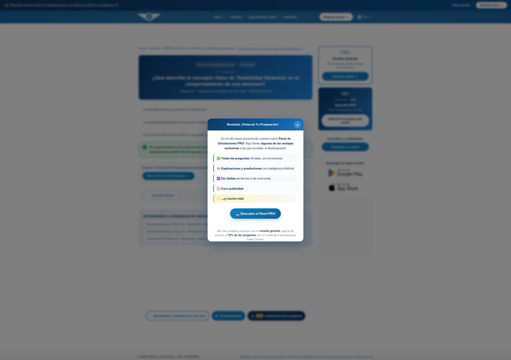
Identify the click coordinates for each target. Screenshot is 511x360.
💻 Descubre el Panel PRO (255, 213)
